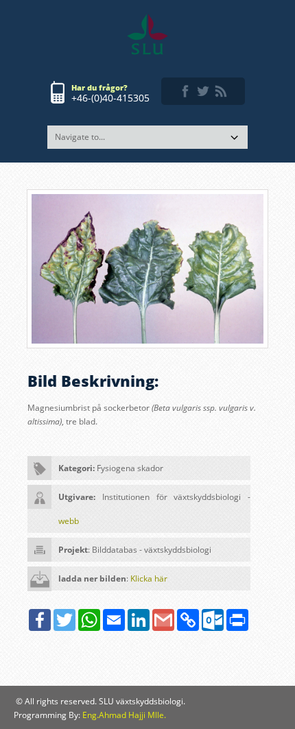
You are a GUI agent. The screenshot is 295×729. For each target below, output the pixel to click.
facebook (185, 91)
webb (68, 521)
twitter (203, 91)
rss (221, 91)
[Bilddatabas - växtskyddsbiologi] (147, 34)
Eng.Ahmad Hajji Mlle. (124, 715)
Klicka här (148, 578)
